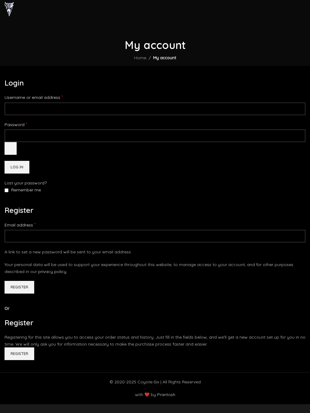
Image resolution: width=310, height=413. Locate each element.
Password (16, 124)
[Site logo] (9, 8)
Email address (20, 225)
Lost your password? (26, 183)
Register (19, 287)
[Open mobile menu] (303, 9)
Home (140, 57)
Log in (17, 166)
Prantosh (166, 394)
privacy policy (52, 271)
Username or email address (34, 97)
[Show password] (11, 148)
